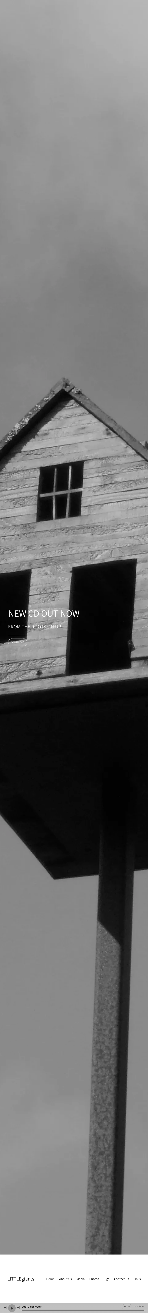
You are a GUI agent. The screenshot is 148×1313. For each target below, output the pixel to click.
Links (137, 1279)
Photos (94, 1279)
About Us (65, 1279)
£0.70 (127, 1306)
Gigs (106, 1279)
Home (50, 1279)
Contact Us (121, 1279)
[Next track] (18, 1307)
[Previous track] (5, 1307)
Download (17, 642)
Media (81, 1279)
